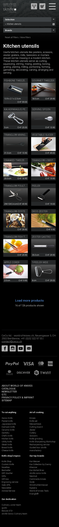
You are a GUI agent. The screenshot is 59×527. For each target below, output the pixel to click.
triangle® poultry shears (21, 185)
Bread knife (7, 447)
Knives (33, 418)
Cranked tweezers (16, 160)
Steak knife (7, 444)
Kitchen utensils (14, 24)
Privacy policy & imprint (18, 397)
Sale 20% (6, 485)
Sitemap (7, 400)
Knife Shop (6, 461)
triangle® (34, 494)
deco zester (40, 211)
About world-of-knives (17, 385)
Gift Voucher (7, 473)
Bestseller (6, 470)
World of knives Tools (39, 491)
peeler (36, 185)
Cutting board (36, 427)
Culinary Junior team (11, 505)
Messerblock (35, 424)
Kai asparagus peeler (17, 109)
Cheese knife (7, 450)
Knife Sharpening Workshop (43, 441)
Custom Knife (8, 464)
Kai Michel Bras (37, 470)
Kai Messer (35, 461)
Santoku (5, 433)
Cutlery (33, 433)
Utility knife (7, 441)
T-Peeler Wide (40, 262)
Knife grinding (36, 438)
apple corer (11, 262)
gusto (4, 508)
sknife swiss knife (38, 473)
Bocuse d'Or (7, 511)
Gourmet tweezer (43, 80)
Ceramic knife (8, 430)
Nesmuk (33, 476)
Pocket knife (7, 421)
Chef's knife (7, 435)
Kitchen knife (7, 438)
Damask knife (8, 427)
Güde (32, 482)
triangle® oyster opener (20, 211)
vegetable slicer (42, 134)
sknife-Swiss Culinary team (14, 513)
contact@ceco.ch (12, 341)
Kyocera (33, 488)
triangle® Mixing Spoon (19, 134)
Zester (32, 430)
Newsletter (9, 391)
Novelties (6, 467)
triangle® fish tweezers (20, 236)
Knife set (33, 421)
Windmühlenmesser (39, 485)
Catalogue (9, 388)
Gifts (4, 476)
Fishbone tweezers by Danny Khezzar (27, 80)
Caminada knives (38, 479)
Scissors (34, 435)
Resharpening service (39, 444)
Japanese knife (9, 424)
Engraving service (10, 482)
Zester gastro (41, 236)
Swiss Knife (7, 418)
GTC (4, 394)
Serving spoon (41, 109)
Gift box (5, 479)
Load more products (29, 300)
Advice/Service (8, 491)
